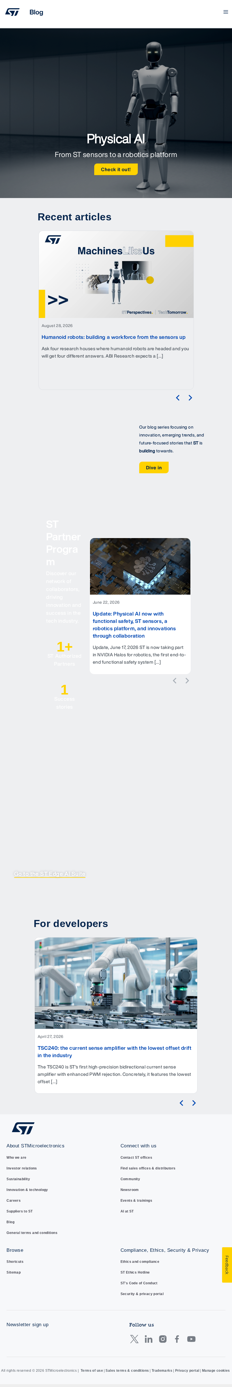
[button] (177, 397)
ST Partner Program (63, 543)
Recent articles (74, 217)
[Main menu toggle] (226, 12)
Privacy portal (187, 1371)
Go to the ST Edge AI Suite (49, 874)
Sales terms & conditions (127, 1371)
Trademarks (162, 1371)
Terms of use (92, 1371)
